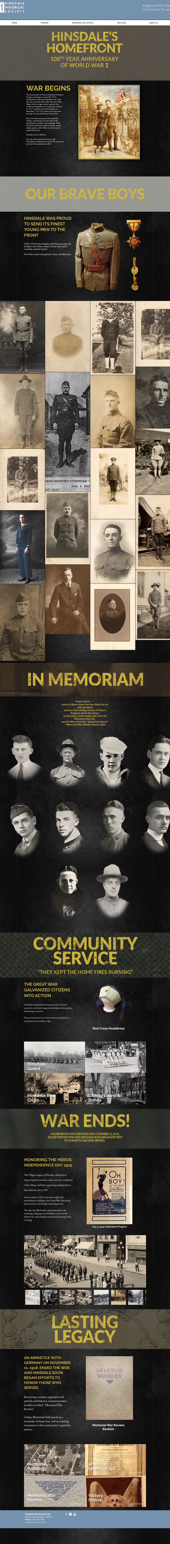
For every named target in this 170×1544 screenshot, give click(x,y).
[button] (44, 22)
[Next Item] (141, 1229)
